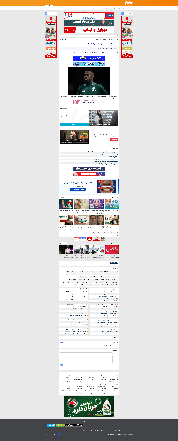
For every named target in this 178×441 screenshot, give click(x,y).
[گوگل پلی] (69, 425)
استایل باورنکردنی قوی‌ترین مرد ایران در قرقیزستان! (107, 320)
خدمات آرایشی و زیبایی (114, 379)
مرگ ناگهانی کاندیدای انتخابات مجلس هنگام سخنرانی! (76, 329)
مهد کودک (92, 381)
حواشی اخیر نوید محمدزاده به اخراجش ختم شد (108, 329)
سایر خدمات (68, 392)
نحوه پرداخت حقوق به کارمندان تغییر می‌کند (109, 313)
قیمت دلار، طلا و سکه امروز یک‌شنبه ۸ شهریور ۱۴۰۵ (77, 308)
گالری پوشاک (80, 375)
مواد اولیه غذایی (69, 274)
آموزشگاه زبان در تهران (102, 390)
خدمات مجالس (91, 392)
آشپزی (106, 8)
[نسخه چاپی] (61, 39)
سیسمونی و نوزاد (67, 381)
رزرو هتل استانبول (114, 277)
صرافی (69, 379)
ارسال (61, 365)
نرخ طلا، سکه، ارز (68, 291)
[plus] (66, 39)
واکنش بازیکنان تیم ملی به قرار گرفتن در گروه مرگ (107, 296)
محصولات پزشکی (103, 377)
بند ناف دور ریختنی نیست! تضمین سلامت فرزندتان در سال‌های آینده (105, 163)
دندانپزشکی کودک (114, 390)
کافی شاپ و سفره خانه (90, 386)
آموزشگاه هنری (103, 394)
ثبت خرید (74, 124)
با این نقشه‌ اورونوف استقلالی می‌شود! (110, 317)
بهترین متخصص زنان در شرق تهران (78, 282)
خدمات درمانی (103, 379)
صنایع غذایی (92, 388)
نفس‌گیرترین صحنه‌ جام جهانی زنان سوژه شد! (108, 301)
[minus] (63, 39)
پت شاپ (104, 383)
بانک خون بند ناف (104, 285)
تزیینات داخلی (79, 388)
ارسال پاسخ (62, 343)
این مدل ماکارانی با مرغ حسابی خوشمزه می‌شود (108, 306)
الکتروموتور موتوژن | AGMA (86, 285)
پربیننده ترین (82, 304)
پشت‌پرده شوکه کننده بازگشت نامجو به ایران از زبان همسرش (75, 317)
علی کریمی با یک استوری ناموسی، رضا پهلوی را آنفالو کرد (75, 331)
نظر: (117, 356)
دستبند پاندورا (115, 274)
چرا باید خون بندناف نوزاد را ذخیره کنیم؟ (110, 153)
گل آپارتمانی (99, 277)
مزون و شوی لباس (79, 377)
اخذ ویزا (69, 375)
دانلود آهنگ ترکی (66, 282)
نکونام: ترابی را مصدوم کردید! (111, 324)
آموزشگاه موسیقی (103, 392)
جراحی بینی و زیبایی (114, 394)
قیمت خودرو (83, 294)
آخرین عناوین (113, 304)
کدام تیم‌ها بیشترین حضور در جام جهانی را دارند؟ (108, 298)
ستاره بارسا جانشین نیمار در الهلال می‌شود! (109, 294)
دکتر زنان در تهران (115, 386)
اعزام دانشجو (68, 377)
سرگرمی (88, 8)
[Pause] (91, 125)
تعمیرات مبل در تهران (78, 383)
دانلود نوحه (96, 282)
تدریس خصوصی (91, 377)
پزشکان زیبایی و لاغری (114, 392)
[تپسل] (60, 108)
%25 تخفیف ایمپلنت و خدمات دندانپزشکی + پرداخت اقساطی (106, 161)
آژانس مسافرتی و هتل (78, 394)
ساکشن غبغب (93, 271)
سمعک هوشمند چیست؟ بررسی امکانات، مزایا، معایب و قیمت (75, 334)
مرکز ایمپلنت (76, 285)
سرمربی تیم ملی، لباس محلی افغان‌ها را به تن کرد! (107, 292)
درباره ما (115, 430)
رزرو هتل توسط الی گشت (78, 274)
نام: (117, 353)
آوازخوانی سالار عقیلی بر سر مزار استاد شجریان (77, 315)
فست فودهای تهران (90, 384)
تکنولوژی (93, 8)
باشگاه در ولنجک (92, 277)
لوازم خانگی (68, 386)
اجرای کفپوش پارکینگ (114, 285)
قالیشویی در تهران (79, 392)
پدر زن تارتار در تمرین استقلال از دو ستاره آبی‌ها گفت (107, 331)
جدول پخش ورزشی (67, 299)
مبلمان (81, 381)
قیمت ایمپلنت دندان (114, 271)
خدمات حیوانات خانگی (102, 381)
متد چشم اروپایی (106, 277)
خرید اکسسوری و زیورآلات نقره (72, 271)
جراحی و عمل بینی (96, 285)
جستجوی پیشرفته (84, 430)
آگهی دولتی (91, 430)
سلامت (102, 8)
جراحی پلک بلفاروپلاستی (83, 277)
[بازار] (60, 425)
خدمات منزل (68, 388)
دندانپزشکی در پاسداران (103, 282)
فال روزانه (69, 296)
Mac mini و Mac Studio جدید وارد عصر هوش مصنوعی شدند (106, 156)
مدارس (93, 379)
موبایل (69, 384)
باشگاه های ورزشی (102, 384)
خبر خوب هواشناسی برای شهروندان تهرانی (109, 333)
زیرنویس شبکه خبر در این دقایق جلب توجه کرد (77, 324)
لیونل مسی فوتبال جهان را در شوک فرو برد (109, 311)
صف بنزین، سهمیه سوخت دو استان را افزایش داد (108, 309)
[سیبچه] (78, 425)
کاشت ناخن (116, 377)
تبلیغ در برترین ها (97, 430)
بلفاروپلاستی (100, 271)
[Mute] (92, 125)
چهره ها (110, 8)
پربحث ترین (68, 304)
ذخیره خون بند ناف (72, 279)
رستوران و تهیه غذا (90, 383)
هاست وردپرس (89, 282)
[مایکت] (51, 425)
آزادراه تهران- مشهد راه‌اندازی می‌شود (79, 306)
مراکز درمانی (116, 383)
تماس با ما (110, 430)
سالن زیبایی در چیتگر (114, 282)
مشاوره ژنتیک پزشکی (82, 279)
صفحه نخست (130, 8)
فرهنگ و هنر (98, 8)
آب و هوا (69, 294)
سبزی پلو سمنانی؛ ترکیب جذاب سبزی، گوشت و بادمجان (76, 327)
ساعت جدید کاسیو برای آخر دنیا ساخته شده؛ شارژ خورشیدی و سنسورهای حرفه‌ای (103, 151)
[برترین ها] (127, 3)
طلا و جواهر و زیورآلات (78, 379)
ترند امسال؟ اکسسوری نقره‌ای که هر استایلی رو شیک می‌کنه (107, 158)
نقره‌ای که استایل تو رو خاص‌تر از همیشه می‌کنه (109, 154)
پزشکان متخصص (115, 384)
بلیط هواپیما (106, 271)
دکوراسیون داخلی (79, 386)
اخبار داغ (99, 304)
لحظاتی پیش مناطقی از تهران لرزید (79, 311)
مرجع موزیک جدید (107, 274)
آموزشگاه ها (104, 388)
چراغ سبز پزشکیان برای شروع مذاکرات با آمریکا (108, 327)
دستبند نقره (87, 271)
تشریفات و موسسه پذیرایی (89, 390)
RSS (79, 430)
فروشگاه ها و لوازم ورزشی (101, 386)
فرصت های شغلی (104, 430)
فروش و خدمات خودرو (66, 390)
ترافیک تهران (83, 296)
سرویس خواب (79, 384)
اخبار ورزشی (120, 8)
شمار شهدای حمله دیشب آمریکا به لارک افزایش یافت (107, 322)
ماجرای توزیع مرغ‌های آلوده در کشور (110, 315)
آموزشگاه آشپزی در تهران (89, 375)
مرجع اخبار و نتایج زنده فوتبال (96, 274)
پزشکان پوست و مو (102, 375)
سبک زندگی (115, 8)
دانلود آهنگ (87, 274)
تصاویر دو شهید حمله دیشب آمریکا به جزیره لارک (77, 320)
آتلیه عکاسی (92, 394)
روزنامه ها (83, 291)
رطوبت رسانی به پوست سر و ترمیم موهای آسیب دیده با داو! (106, 159)
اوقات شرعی (83, 299)
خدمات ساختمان (79, 390)
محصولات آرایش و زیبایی (113, 381)
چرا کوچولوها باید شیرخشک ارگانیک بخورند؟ (110, 164)
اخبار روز (125, 8)
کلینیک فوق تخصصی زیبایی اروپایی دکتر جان (109, 279)
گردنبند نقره (81, 271)
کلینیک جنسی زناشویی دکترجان (93, 279)
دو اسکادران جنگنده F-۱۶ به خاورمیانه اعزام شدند (77, 313)
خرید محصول (114, 139)
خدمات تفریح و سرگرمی (66, 383)
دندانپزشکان (116, 388)
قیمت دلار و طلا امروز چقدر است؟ (80, 322)
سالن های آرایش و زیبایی (113, 375)
